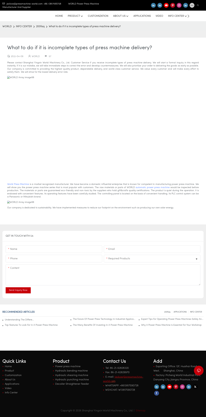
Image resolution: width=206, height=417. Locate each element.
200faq (40, 26)
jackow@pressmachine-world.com (25, 4)
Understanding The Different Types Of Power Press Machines (20, 320)
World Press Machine (18, 184)
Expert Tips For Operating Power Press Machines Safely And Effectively (172, 319)
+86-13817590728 (56, 4)
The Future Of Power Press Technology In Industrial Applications (104, 319)
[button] (188, 16)
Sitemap (140, 410)
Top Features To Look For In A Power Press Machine (31, 325)
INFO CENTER (24, 26)
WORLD (7, 26)
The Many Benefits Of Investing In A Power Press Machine (103, 325)
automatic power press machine (153, 187)
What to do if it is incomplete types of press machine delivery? (85, 26)
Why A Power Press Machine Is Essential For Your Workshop (171, 325)
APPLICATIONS (180, 312)
